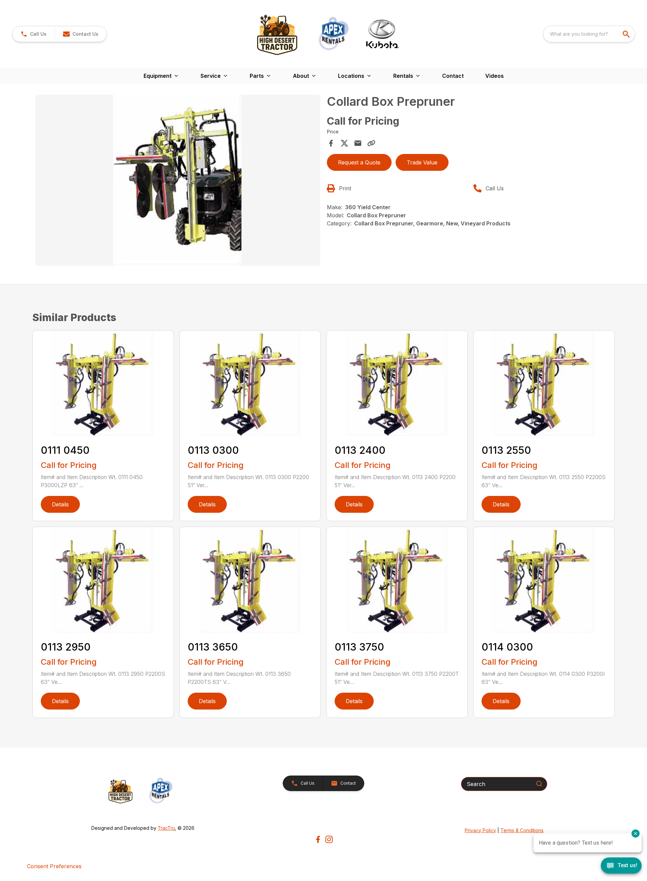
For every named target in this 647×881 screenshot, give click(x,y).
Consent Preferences (54, 866)
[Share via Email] (358, 143)
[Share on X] (344, 143)
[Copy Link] (371, 143)
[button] (33, 34)
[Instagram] (329, 839)
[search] (627, 34)
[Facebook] (318, 839)
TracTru (166, 828)
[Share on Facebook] (331, 143)
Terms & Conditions (522, 830)
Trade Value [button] (422, 162)
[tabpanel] (177, 181)
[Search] (539, 783)
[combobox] (589, 34)
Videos (494, 75)
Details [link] (60, 504)
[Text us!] (621, 866)
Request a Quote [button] (359, 162)
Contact (453, 75)
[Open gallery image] (177, 180)
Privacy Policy (480, 830)
